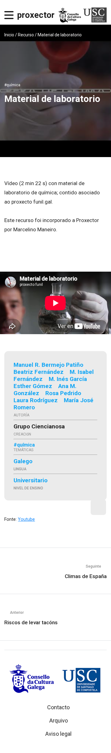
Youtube (26, 519)
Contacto (58, 707)
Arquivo (58, 720)
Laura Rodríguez (36, 400)
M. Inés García (68, 379)
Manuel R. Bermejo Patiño (48, 364)
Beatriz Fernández (39, 371)
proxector (36, 15)
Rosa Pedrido (63, 393)
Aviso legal (58, 734)
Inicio (9, 34)
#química (12, 85)
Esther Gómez (33, 386)
